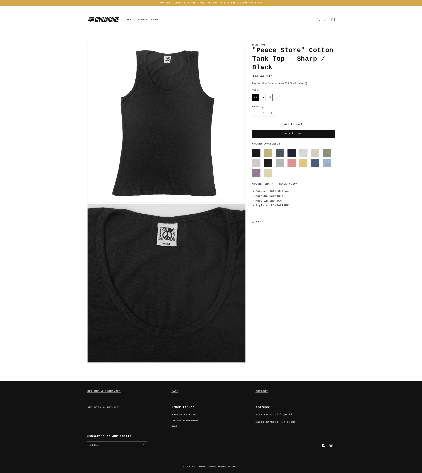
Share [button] (259, 221)
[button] (318, 19)
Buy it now (293, 133)
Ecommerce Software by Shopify (223, 466)
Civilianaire (198, 466)
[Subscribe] (143, 445)
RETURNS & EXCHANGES (104, 391)
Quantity (257, 106)
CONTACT (262, 391)
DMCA (174, 426)
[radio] (255, 97)
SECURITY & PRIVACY (103, 407)
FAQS (174, 391)
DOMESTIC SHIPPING (183, 414)
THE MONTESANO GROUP (184, 420)
